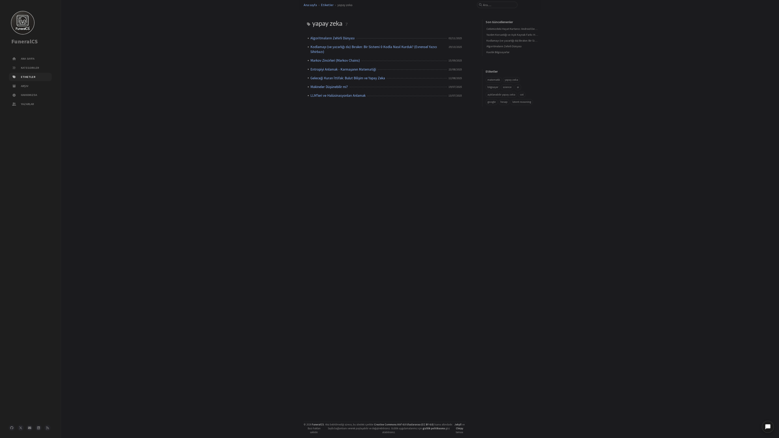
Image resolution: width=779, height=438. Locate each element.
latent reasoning (521, 102)
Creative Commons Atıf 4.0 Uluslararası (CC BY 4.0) (404, 424)
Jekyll (458, 424)
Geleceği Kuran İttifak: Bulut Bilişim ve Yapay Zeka (347, 78)
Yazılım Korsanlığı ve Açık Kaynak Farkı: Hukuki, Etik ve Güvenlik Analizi (528, 34)
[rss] (47, 428)
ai (518, 87)
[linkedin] (38, 428)
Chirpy (459, 428)
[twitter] (21, 428)
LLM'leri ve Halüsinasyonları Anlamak (338, 95)
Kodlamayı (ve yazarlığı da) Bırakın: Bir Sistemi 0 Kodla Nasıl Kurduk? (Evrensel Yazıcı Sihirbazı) (373, 49)
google (491, 102)
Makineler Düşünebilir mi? (329, 87)
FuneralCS (24, 41)
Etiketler (327, 5)
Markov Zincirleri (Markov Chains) (335, 60)
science (507, 87)
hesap (504, 102)
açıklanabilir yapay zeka (501, 94)
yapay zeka (511, 80)
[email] (29, 428)
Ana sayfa (310, 5)
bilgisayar (492, 87)
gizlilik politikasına (434, 428)
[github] (12, 428)
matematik (493, 80)
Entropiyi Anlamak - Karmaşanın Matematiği (343, 69)
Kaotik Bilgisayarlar (498, 52)
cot (522, 94)
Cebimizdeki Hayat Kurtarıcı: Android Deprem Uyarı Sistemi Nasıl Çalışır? (529, 29)
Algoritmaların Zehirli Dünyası (332, 38)
